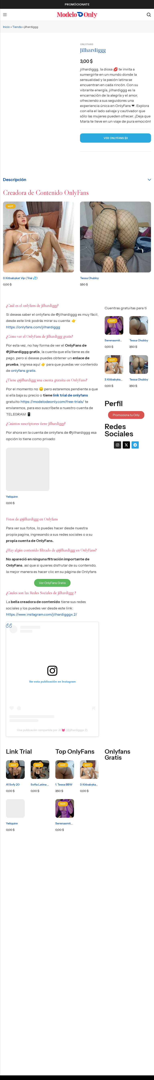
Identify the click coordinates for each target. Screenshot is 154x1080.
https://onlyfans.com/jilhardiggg (33, 327)
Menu (5, 15)
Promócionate (77, 4)
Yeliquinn (12, 496)
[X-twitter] (126, 445)
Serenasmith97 (115, 340)
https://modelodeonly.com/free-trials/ (52, 401)
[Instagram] (117, 445)
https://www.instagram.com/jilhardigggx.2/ (41, 614)
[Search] (149, 15)
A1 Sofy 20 (13, 784)
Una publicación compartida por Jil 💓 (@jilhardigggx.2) (52, 730)
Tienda (17, 27)
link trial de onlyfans (70, 395)
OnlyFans (86, 44)
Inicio (6, 27)
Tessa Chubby (89, 278)
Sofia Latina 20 (41, 784)
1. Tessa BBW (63, 784)
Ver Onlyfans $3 (116, 138)
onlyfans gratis (23, 370)
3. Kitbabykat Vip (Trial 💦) (20, 278)
